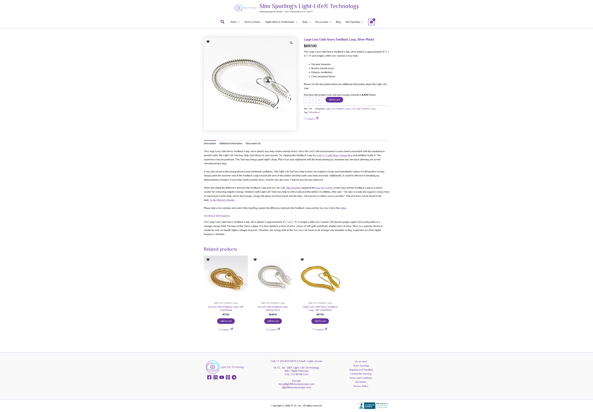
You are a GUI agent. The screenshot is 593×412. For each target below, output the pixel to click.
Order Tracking (361, 365)
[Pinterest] (227, 377)
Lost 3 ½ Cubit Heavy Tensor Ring (334, 155)
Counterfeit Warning (361, 373)
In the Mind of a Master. (222, 200)
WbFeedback (314, 112)
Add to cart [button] (226, 321)
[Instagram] (215, 377)
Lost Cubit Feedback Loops (363, 108)
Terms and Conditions (360, 378)
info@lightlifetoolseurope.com (296, 384)
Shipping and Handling (361, 369)
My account (361, 361)
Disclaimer (360, 382)
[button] (223, 22)
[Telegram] (234, 377)
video (343, 208)
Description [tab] (210, 143)
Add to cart (334, 99)
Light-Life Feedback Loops (338, 108)
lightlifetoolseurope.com (296, 387)
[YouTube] (221, 377)
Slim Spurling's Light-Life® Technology (309, 6)
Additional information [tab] (230, 143)
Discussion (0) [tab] (253, 143)
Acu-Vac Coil (322, 187)
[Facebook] (209, 377)
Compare (310, 118)
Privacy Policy (360, 386)
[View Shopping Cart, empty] (371, 22)
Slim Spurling (293, 187)
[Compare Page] (317, 118)
